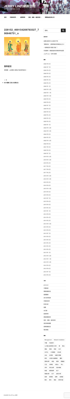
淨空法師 (51, 367)
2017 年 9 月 (47, 166)
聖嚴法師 (47, 373)
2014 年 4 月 (47, 217)
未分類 (45, 310)
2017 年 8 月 (47, 169)
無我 (46, 370)
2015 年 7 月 (47, 198)
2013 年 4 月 (47, 243)
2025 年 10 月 (47, 96)
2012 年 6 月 (47, 275)
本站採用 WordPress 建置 (10, 395)
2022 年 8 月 (47, 144)
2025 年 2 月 (47, 121)
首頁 (5, 17)
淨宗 (46, 367)
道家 (46, 377)
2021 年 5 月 (47, 147)
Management (48, 340)
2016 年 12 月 (47, 176)
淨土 (62, 364)
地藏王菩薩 (58, 355)
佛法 (63, 346)
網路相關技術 (47, 317)
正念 (46, 364)
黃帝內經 (60, 380)
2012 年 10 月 (47, 262)
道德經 (51, 377)
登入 (13, 70)
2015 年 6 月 (47, 201)
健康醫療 (46, 294)
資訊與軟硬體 (47, 323)
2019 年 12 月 (47, 156)
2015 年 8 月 (47, 195)
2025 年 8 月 (47, 102)
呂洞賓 (51, 355)
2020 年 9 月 (47, 150)
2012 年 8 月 (47, 268)
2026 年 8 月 (47, 64)
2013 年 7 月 (47, 233)
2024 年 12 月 (47, 128)
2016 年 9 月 (47, 182)
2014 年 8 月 (47, 214)
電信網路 (46, 330)
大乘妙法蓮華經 (53, 358)
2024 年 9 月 (47, 134)
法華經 (51, 364)
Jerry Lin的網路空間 (19, 6)
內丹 (59, 349)
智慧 (57, 361)
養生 (50, 380)
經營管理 (22, 17)
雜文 (46, 380)
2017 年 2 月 (47, 172)
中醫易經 (46, 288)
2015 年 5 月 (47, 204)
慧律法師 (47, 361)
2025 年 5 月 (47, 112)
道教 (56, 377)
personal (46, 285)
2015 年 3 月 (47, 208)
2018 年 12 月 (47, 160)
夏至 (46, 358)
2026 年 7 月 (47, 67)
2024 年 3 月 (47, 137)
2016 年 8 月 (47, 185)
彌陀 (61, 358)
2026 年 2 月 (47, 83)
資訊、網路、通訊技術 (34, 17)
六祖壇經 (52, 352)
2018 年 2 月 (47, 163)
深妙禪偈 (58, 367)
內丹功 (46, 352)
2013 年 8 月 (47, 230)
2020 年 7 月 (47, 153)
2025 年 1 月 (47, 124)
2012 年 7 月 (47, 272)
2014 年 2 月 (47, 220)
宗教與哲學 (13, 17)
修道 (55, 349)
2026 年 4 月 (47, 76)
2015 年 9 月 (47, 192)
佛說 (46, 349)
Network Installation (59, 340)
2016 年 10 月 (47, 179)
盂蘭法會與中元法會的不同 (51, 41)
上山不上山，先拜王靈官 (50, 54)
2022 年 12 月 (47, 140)
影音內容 (46, 304)
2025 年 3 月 (47, 118)
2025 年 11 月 (47, 92)
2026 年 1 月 (47, 86)
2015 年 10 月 (47, 188)
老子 (57, 370)
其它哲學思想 (47, 298)
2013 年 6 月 (47, 236)
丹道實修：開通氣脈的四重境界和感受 (54, 50)
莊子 (53, 373)
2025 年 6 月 (47, 108)
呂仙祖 (59, 352)
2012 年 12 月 (47, 256)
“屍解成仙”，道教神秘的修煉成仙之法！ (54, 44)
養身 (55, 380)
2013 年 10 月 (47, 224)
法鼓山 (57, 364)
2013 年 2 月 (47, 249)
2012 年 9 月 (47, 265)
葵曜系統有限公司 (49, 17)
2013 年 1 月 (47, 252)
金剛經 (61, 377)
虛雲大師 (58, 373)
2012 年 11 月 (47, 259)
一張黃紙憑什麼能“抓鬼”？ (51, 47)
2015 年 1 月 (47, 211)
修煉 (50, 349)
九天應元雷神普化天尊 (51, 346)
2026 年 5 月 (47, 73)
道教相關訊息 (47, 326)
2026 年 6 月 (47, 70)
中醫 (46, 343)
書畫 (45, 307)
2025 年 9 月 (47, 99)
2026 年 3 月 (47, 80)
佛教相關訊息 (47, 291)
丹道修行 (51, 343)
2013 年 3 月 (47, 246)
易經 (53, 361)
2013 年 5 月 (47, 240)
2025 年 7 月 (47, 105)
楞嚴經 (62, 361)
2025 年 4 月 (47, 115)
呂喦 (46, 355)
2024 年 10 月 (47, 131)
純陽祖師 (51, 370)
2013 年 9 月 (47, 227)
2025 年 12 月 (47, 89)
